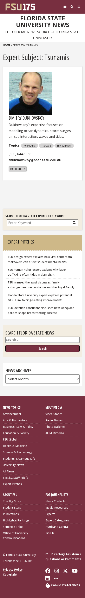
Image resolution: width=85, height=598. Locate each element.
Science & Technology (17, 452)
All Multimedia (54, 433)
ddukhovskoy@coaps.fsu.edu (32, 160)
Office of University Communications (15, 535)
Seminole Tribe (13, 527)
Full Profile (16, 169)
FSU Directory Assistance (63, 554)
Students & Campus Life (19, 458)
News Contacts (55, 501)
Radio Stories (54, 420)
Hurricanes (29, 145)
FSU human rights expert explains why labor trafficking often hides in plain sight (37, 272)
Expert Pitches (12, 484)
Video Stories (54, 414)
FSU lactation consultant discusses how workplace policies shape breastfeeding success (41, 310)
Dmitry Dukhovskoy (26, 118)
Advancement (12, 414)
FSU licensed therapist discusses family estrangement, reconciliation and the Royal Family (41, 284)
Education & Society (16, 433)
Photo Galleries (55, 427)
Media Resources (56, 507)
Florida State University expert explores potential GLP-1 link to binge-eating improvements (40, 297)
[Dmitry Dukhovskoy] (30, 93)
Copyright (10, 574)
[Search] (72, 6)
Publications (11, 514)
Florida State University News (42, 21)
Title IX (49, 533)
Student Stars (12, 507)
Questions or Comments (63, 559)
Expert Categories (57, 520)
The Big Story (12, 501)
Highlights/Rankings (16, 520)
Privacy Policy (13, 569)
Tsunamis (46, 145)
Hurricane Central (56, 527)
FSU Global (10, 439)
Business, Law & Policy (18, 427)
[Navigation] (79, 6)
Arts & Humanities (15, 420)
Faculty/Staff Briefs (15, 478)
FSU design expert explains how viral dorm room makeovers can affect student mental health (40, 259)
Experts (18, 45)
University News (13, 465)
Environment (64, 145)
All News (8, 471)
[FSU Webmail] (64, 6)
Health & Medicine (15, 446)
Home (7, 45)
